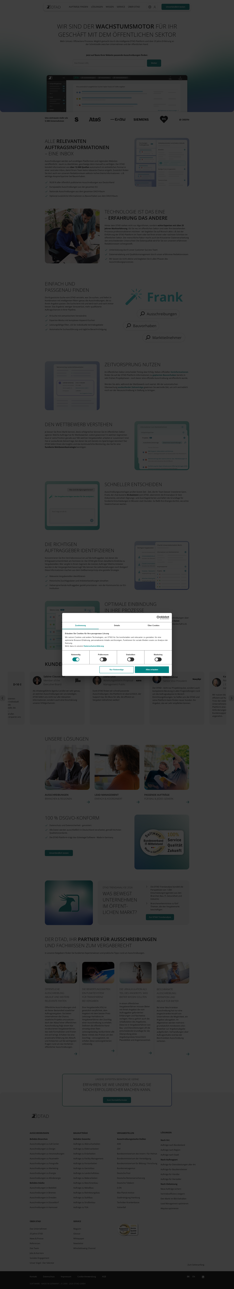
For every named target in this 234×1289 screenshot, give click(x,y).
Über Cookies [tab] (153, 625)
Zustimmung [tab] (80, 625)
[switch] (103, 659)
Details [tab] (117, 625)
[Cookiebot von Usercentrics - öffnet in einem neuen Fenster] (158, 617)
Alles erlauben (152, 670)
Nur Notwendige (117, 670)
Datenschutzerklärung (94, 646)
